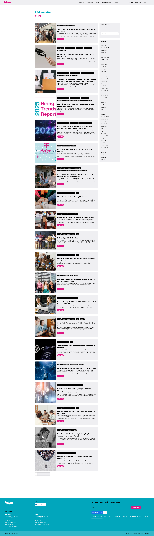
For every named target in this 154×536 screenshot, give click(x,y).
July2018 (103, 138)
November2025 (105, 47)
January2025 (104, 52)
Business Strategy (80, 48)
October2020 (104, 119)
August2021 (104, 107)
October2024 (104, 59)
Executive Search (106, 2)
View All (103, 159)
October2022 (104, 93)
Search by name (105, 24)
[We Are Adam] (7, 2)
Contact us (116, 2)
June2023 (103, 83)
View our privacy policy (97, 518)
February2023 (104, 88)
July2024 (103, 66)
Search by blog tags (106, 31)
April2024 (103, 71)
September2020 (105, 121)
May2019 (103, 131)
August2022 (104, 97)
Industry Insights (61, 48)
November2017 (105, 147)
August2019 (104, 126)
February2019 (104, 135)
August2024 (104, 64)
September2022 (105, 95)
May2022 (103, 102)
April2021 (103, 112)
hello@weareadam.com (10, 522)
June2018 (103, 140)
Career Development (88, 48)
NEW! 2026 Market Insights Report (137, 2)
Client (59, 50)
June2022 (103, 100)
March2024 (104, 74)
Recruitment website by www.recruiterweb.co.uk (137, 533)
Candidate (63, 50)
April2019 (103, 133)
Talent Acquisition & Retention (63, 75)
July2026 (103, 45)
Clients (97, 2)
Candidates (90, 2)
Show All (59, 25)
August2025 (104, 50)
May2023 (103, 85)
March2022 (104, 104)
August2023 (104, 81)
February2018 (104, 145)
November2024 (105, 57)
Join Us (124, 2)
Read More (60, 39)
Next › (47, 474)
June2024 (103, 69)
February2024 (104, 76)
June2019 (103, 128)
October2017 (104, 150)
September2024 (105, 62)
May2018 (103, 142)
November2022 (105, 90)
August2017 (104, 152)
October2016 (104, 157)
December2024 (105, 55)
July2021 (103, 109)
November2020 (105, 116)
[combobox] (110, 33)
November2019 (105, 123)
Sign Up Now (136, 507)
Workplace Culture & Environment (69, 25)
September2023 (105, 78)
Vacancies (81, 2)
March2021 (103, 114)
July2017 (103, 154)
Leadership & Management (70, 48)
